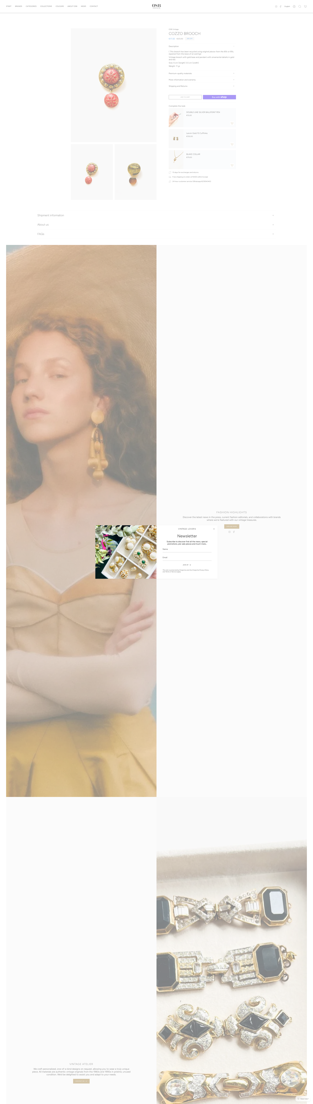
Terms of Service (171, 572)
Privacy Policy (204, 570)
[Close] (214, 529)
